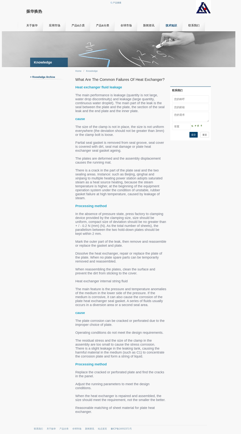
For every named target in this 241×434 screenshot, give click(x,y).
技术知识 (171, 25)
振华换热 (34, 11)
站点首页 (102, 428)
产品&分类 (102, 25)
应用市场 (54, 25)
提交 (193, 134)
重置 (204, 135)
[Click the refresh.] (200, 126)
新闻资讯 (148, 25)
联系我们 (194, 25)
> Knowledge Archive (42, 77)
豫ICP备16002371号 (121, 428)
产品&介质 (78, 25)
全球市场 (126, 25)
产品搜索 (116, 3)
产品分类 (64, 428)
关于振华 (32, 25)
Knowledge (92, 71)
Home (78, 71)
